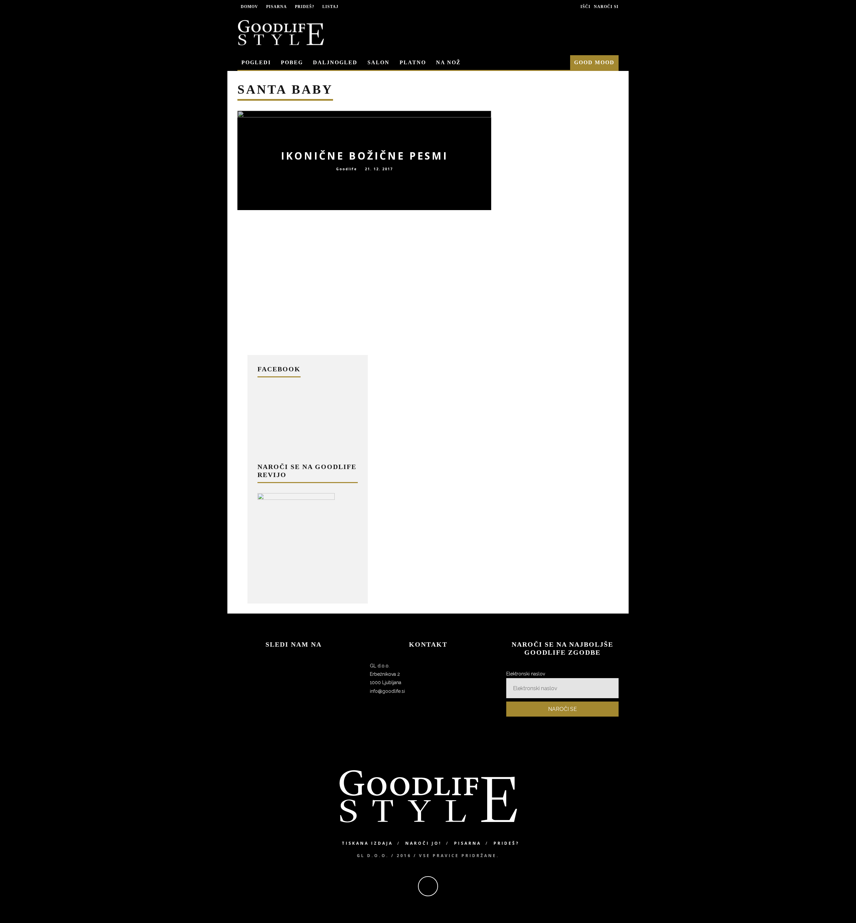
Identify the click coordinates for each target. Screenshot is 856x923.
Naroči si (606, 6)
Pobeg (292, 62)
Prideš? (304, 6)
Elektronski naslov (525, 673)
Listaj (330, 6)
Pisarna (276, 6)
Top (840, 907)
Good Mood (594, 62)
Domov (249, 6)
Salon (378, 62)
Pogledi (256, 62)
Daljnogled (335, 62)
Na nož (448, 62)
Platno (413, 62)
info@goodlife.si (387, 691)
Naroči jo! (423, 843)
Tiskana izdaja (367, 843)
